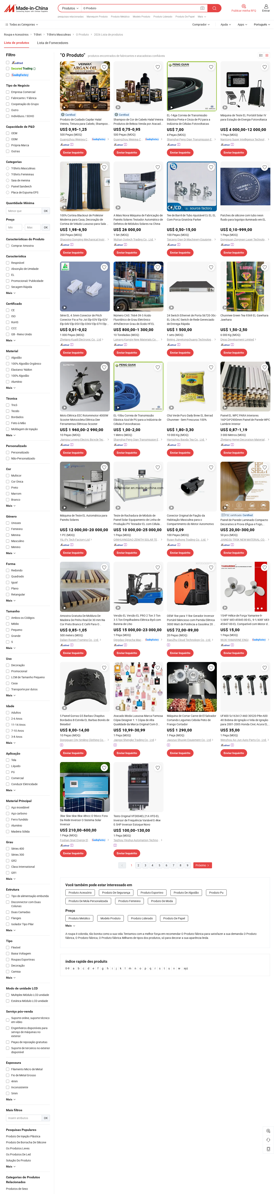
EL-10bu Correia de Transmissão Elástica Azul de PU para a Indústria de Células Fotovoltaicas (137, 419)
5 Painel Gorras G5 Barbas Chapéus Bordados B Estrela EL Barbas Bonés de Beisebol (84, 720)
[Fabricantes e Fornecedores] (26, 8)
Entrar (266, 10)
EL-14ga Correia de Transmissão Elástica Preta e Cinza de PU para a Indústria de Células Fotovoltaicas (188, 119)
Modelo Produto (141, 16)
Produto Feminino (129, 901)
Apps (241, 24)
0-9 (67, 968)
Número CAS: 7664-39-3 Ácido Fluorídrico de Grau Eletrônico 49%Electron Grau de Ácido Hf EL (134, 319)
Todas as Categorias (22, 24)
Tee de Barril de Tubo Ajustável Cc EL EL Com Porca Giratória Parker (191, 217)
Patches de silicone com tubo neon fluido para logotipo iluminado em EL (243, 217)
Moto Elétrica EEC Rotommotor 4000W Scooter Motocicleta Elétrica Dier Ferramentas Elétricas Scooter (84, 419)
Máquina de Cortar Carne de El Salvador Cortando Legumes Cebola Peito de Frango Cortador (191, 720)
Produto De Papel (185, 16)
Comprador (199, 24)
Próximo (201, 865)
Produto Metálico (120, 16)
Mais (68, 925)
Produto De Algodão (186, 892)
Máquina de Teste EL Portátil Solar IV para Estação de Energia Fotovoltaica (243, 117)
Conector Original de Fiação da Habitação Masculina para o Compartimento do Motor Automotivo (190, 520)
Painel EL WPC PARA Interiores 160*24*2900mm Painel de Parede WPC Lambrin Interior (245, 419)
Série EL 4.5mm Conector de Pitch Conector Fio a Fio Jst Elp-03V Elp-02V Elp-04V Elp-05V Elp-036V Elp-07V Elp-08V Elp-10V (84, 319)
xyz (186, 968)
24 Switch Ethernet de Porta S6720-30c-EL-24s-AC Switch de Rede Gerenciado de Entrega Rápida (191, 319)
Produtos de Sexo (17, 1189)
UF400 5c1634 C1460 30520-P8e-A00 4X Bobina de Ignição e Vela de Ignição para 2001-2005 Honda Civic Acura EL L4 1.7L (244, 720)
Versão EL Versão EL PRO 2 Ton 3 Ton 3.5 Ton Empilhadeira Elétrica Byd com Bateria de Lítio (137, 620)
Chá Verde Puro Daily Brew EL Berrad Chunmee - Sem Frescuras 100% (190, 417)
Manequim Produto (97, 16)
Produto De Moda (162, 901)
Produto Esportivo (152, 892)
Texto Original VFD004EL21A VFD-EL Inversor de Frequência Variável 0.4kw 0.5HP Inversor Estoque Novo (137, 820)
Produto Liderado (162, 16)
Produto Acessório (80, 892)
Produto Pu (216, 892)
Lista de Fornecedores (52, 43)
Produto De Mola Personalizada (88, 901)
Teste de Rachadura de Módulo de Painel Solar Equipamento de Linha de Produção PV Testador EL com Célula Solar (137, 520)
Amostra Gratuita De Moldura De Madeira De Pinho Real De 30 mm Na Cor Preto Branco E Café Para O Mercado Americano (82, 620)
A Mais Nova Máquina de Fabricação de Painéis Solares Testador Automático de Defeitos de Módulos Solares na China (138, 219)
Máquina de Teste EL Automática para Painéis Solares (83, 518)
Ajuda (224, 24)
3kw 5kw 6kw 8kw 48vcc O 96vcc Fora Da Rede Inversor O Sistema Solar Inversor (84, 820)
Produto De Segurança (116, 892)
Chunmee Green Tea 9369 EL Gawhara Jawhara (244, 317)
